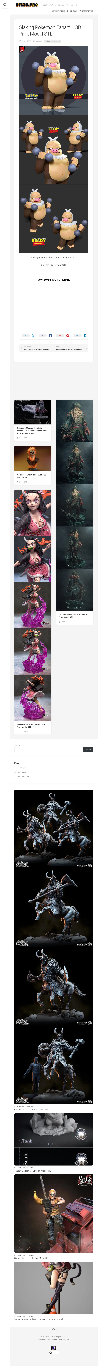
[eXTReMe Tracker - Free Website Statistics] (53, 1350)
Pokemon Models (52, 41)
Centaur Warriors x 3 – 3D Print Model (31, 1109)
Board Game (72, 11)
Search (17, 745)
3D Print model (58, 11)
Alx (68, 1339)
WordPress (52, 1339)
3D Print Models (28, 1168)
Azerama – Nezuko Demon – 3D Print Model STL (31, 725)
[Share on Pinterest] (62, 335)
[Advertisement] (53, 315)
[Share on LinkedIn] (79, 335)
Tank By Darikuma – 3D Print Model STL (32, 1171)
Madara (39, 41)
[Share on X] (28, 335)
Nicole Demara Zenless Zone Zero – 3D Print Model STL (40, 1319)
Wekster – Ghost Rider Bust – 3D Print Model (31, 476)
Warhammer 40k (86, 11)
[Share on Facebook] (45, 335)
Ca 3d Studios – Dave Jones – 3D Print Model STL (73, 616)
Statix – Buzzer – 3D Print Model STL (31, 1258)
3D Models (18, 1168)
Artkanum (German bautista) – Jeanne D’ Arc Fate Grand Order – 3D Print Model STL (32, 431)
